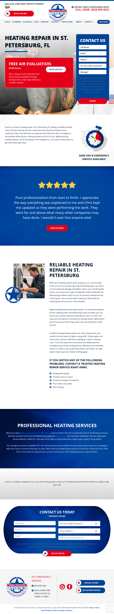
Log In (7, 22)
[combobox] (92, 66)
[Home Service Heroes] (58, 12)
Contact (88, 22)
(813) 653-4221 (92, 9)
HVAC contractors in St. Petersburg (35, 433)
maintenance (62, 309)
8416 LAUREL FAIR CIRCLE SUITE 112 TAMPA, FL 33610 (42, 593)
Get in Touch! (57, 553)
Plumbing (16, 22)
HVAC (36, 22)
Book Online (20, 13)
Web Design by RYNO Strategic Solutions (56, 610)
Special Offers (91, 583)
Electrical (27, 22)
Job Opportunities (91, 590)
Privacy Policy (94, 608)
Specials (55, 22)
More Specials (56, 69)
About (78, 22)
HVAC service (61, 436)
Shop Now (103, 22)
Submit (92, 101)
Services (44, 22)
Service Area (67, 22)
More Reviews (57, 228)
